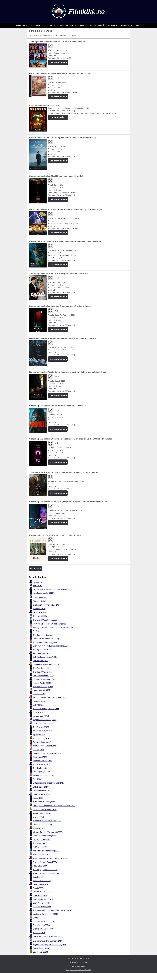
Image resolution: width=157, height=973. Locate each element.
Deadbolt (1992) (39, 877)
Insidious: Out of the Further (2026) (47, 605)
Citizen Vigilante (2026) (42, 790)
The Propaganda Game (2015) (45, 870)
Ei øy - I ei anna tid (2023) (43, 723)
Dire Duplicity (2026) (41, 772)
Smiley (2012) (38, 817)
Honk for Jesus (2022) (42, 794)
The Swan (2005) (40, 843)
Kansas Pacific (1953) (42, 683)
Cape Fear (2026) (40, 896)
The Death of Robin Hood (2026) (46, 851)
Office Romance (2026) (42, 825)
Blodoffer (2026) (39, 609)
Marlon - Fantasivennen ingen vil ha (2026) (50, 859)
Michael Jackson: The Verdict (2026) (48, 832)
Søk (33, 25)
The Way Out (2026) (41, 668)
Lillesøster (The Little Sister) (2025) (47, 936)
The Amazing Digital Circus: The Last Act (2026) (52, 910)
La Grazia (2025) (40, 598)
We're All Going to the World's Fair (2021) (49, 624)
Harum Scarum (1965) (42, 690)
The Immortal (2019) (41, 738)
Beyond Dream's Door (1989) (45, 862)
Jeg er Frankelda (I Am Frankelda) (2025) (49, 945)
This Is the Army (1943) (42, 731)
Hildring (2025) (39, 582)
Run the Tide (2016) (41, 661)
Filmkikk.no (72, 958)
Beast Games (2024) (41, 925)
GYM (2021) (38, 712)
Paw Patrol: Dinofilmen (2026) (45, 643)
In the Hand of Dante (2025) (44, 802)
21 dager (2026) (39, 601)
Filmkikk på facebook (79, 962)
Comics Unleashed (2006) (43, 929)
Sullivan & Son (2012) (42, 881)
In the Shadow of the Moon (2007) (46, 873)
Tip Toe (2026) (39, 735)
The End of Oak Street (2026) (45, 620)
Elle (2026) (37, 779)
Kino (72, 25)
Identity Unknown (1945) (43, 687)
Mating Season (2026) (42, 813)
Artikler (54, 25)
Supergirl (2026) (39, 828)
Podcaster (124, 25)
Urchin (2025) (38, 798)
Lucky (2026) (38, 705)
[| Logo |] (78, 20)
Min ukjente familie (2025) (43, 593)
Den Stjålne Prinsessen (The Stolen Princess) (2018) (54, 806)
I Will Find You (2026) (41, 840)
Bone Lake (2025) (40, 757)
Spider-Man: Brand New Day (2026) (47, 664)
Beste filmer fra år (96, 25)
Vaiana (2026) (38, 750)
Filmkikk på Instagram (79, 966)
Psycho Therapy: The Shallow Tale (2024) (50, 697)
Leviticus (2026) (39, 701)
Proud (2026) (38, 888)
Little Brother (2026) (41, 787)
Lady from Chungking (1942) (44, 679)
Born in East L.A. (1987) (42, 761)
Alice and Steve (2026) (42, 907)
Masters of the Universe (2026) (45, 914)
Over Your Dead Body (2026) (44, 836)
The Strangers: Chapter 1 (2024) (46, 635)
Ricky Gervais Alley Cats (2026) (46, 639)
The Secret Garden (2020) (43, 672)
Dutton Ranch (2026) (41, 948)
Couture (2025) (39, 918)
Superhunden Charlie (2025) (44, 720)
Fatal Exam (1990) (40, 866)
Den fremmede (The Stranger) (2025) (48, 941)
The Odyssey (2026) (41, 727)
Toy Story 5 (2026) (40, 854)
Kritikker (135, 25)
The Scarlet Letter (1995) (43, 768)
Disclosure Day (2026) (42, 892)
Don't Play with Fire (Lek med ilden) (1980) (50, 646)
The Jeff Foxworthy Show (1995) (46, 709)
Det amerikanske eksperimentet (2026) (48, 783)
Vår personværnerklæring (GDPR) (78, 970)
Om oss (26, 25)
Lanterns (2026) (39, 612)
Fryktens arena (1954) (42, 764)
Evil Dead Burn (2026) (42, 742)
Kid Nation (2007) (40, 847)
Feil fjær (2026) (39, 933)
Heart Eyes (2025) (40, 884)
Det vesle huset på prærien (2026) (47, 753)
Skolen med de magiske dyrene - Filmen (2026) (52, 589)
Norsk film (112, 25)
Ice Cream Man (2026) (42, 653)
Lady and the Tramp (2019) (44, 922)
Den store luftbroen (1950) (43, 676)
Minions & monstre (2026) (43, 776)
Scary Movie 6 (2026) (41, 903)
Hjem (18, 25)
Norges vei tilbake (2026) (43, 899)
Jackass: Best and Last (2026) (45, 746)
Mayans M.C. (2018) (41, 716)
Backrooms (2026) (40, 952)
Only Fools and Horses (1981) (45, 657)
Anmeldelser (42, 25)
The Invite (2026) (40, 616)
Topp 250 (64, 25)
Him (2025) (37, 586)
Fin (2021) (37, 631)
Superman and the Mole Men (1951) (47, 821)
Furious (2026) (39, 694)
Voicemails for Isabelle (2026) (45, 810)
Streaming (80, 25)
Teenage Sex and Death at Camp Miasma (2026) (53, 628)
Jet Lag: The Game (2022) (43, 650)
